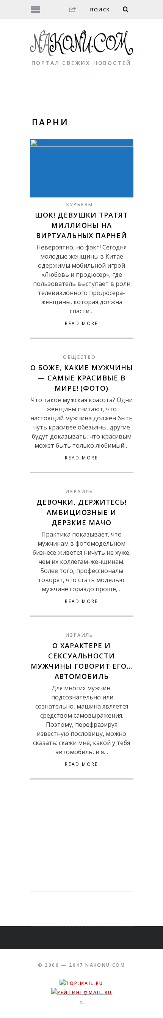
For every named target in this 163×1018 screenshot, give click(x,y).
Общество (79, 357)
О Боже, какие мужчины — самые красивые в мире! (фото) (81, 378)
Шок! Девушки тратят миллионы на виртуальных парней (81, 225)
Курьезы (79, 204)
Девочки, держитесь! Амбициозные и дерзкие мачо (81, 512)
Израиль (80, 491)
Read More (81, 323)
